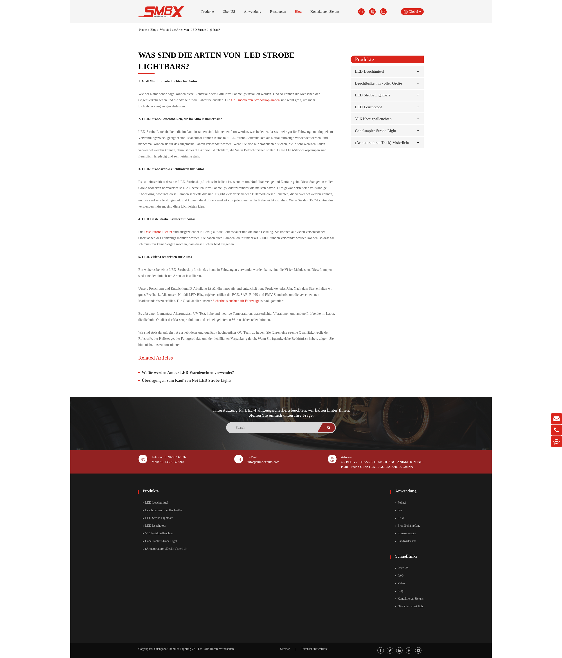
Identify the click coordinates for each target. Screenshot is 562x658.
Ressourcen (278, 11)
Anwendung (252, 11)
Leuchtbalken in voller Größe (378, 83)
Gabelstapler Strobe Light (375, 130)
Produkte (207, 11)
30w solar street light (410, 606)
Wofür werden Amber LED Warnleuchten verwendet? (188, 372)
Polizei (401, 502)
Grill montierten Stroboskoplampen (256, 100)
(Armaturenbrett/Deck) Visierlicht (382, 142)
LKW (401, 518)
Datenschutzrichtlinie (314, 649)
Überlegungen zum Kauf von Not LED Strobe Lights (186, 380)
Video (401, 583)
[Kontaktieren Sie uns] (556, 441)
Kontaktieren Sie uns (324, 11)
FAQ (400, 575)
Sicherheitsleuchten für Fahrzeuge (236, 301)
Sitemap (285, 649)
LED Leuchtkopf (368, 107)
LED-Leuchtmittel (369, 71)
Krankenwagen (406, 533)
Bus (399, 510)
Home (143, 29)
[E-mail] (556, 418)
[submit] (329, 427)
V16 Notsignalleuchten (373, 119)
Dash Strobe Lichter (158, 232)
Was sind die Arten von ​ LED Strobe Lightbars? (190, 29)
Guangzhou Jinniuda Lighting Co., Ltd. (178, 649)
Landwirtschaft (406, 541)
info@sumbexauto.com (263, 462)
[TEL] (556, 430)
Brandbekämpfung (408, 525)
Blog (298, 11)
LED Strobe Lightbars (372, 95)
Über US (229, 11)
